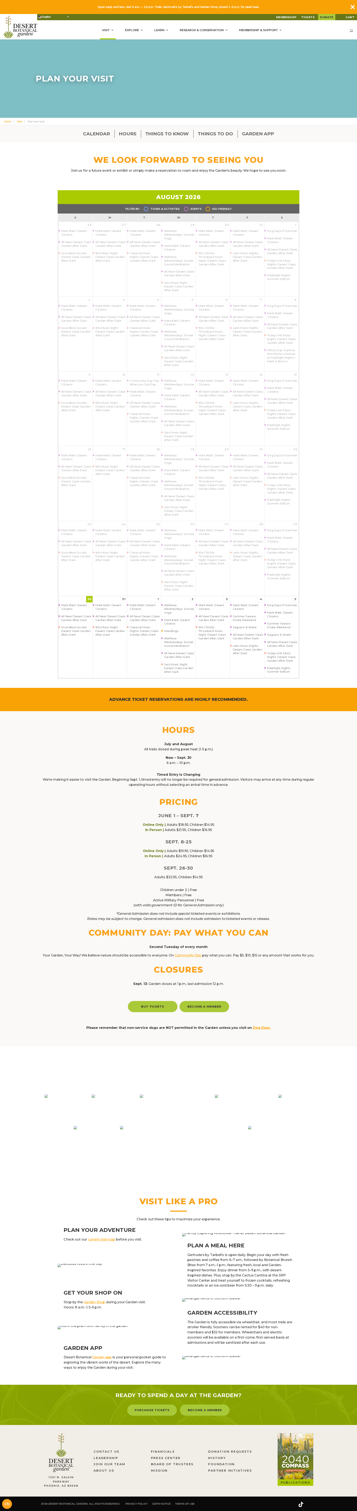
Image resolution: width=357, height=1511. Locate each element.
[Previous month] (108, 196)
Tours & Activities (165, 208)
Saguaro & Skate (245, 627)
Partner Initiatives (230, 1470)
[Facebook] (275, 1504)
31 (123, 599)
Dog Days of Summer (282, 605)
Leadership (106, 1458)
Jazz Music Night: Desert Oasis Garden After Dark (178, 668)
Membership (286, 17)
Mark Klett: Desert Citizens (74, 606)
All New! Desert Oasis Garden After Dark (76, 618)
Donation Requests (230, 1451)
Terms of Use (185, 1503)
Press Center (166, 1458)
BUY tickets (152, 1006)
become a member (204, 1006)
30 (89, 599)
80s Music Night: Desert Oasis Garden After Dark (110, 631)
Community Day (188, 955)
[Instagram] (287, 1504)
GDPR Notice (161, 1503)
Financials (163, 1451)
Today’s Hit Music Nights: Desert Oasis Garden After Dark (281, 657)
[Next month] (248, 196)
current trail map (101, 1239)
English (46, 16)
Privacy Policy (136, 1503)
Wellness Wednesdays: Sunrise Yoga (179, 608)
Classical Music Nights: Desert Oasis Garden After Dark (144, 631)
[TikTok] (301, 1504)
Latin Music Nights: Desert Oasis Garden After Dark (247, 649)
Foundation (221, 1464)
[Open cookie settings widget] (7, 1504)
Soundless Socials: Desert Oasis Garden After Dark (75, 631)
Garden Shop (94, 1302)
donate (326, 17)
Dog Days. (262, 1028)
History (217, 1458)
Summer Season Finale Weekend (244, 618)
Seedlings (171, 631)
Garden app (102, 1357)
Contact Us (106, 1451)
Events (195, 208)
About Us (104, 1470)
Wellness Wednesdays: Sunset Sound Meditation (178, 642)
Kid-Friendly (222, 208)
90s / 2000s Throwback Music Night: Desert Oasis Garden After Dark (212, 633)
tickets (308, 17)
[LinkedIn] (313, 1504)
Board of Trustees (172, 1464)
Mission (159, 1470)
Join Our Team (109, 1464)
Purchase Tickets (152, 1410)
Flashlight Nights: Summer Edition (279, 669)
